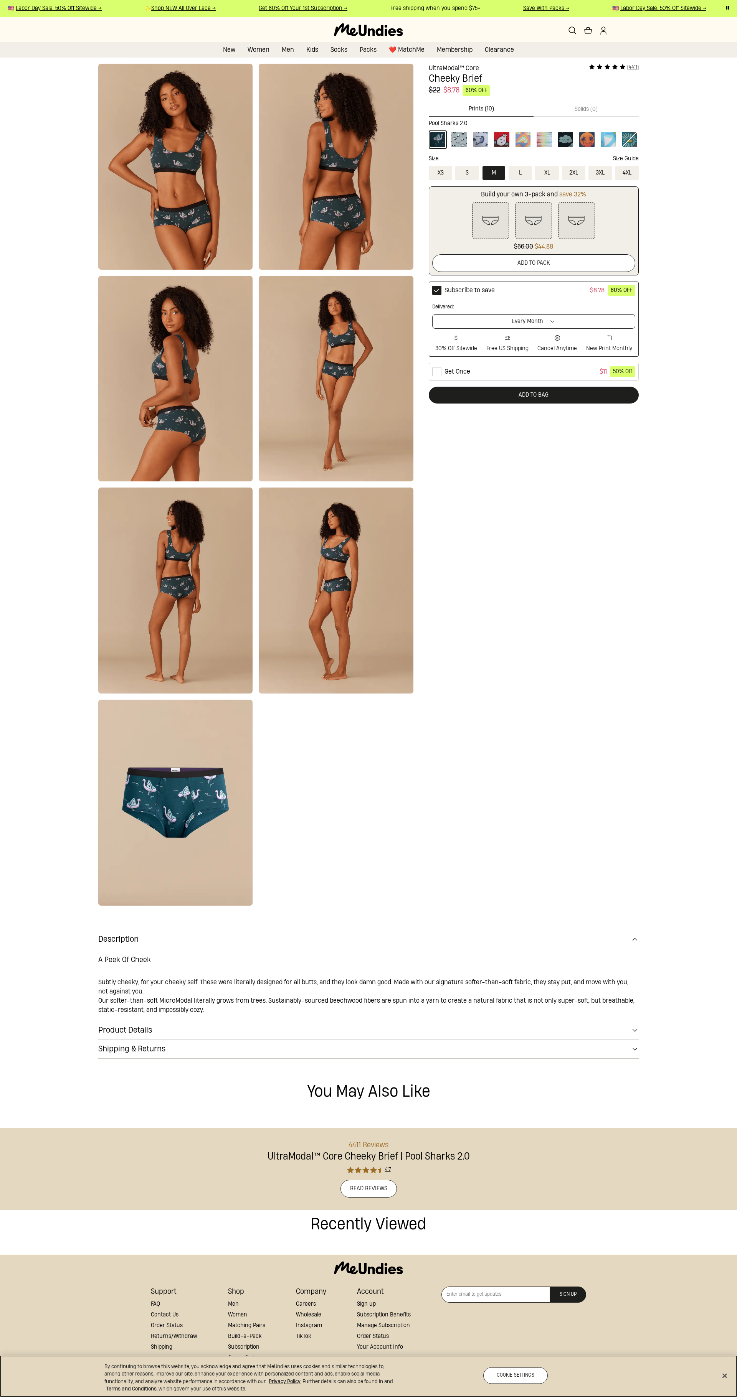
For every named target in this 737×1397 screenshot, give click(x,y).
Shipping (161, 1347)
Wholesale (308, 1315)
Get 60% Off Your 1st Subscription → (290, 8)
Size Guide (626, 158)
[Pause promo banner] (728, 8)
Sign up (366, 1304)
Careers (306, 1304)
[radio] (534, 319)
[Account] (603, 30)
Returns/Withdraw (174, 1336)
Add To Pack (533, 263)
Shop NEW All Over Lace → (170, 8)
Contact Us (164, 1315)
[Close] (724, 1375)
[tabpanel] (534, 133)
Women (258, 49)
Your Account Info (380, 1347)
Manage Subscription (383, 1325)
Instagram (309, 1325)
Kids (312, 49)
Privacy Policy (285, 1381)
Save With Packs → (533, 8)
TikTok (303, 1336)
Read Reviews (368, 1188)
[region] (368, 1376)
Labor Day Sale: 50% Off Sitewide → (46, 8)
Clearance (499, 49)
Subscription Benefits (384, 1315)
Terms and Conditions (131, 1389)
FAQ (155, 1304)
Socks (338, 49)
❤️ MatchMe (407, 49)
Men (288, 49)
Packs (368, 49)
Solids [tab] (586, 109)
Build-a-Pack (245, 1336)
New (229, 49)
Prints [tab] (481, 109)
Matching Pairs (246, 1325)
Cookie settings (515, 1375)
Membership (455, 49)
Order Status (167, 1325)
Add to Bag (534, 395)
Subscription (243, 1347)
